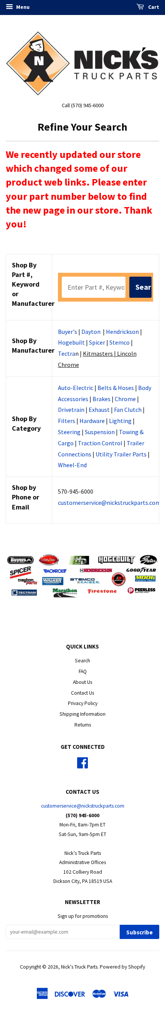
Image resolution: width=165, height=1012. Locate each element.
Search (82, 660)
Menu (22, 6)
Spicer (97, 342)
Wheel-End (72, 465)
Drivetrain (71, 409)
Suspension (100, 432)
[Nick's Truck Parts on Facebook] (82, 765)
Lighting (120, 421)
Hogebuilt (71, 342)
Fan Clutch (128, 409)
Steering (69, 432)
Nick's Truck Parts (79, 967)
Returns (82, 725)
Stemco (119, 342)
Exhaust (99, 409)
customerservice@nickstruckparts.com (109, 502)
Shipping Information (82, 714)
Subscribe (139, 932)
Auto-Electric (75, 388)
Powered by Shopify (122, 967)
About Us (82, 682)
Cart (153, 6)
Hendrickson (122, 331)
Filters (66, 421)
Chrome (125, 399)
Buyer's (67, 331)
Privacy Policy (82, 703)
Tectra (66, 353)
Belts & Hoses (115, 388)
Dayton (91, 331)
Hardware (92, 421)
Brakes (101, 399)
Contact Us (82, 693)
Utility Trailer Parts (121, 454)
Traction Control (100, 443)
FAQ (83, 671)
